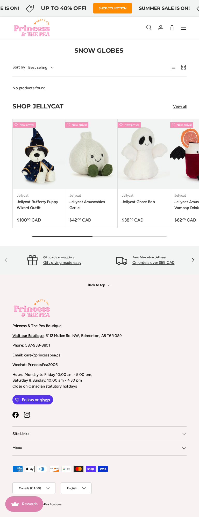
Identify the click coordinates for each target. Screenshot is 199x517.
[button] (172, 27)
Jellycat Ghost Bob (138, 201)
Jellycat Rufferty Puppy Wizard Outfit (37, 204)
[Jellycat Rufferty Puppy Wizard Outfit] (39, 154)
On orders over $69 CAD (153, 262)
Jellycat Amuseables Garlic (87, 204)
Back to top (97, 285)
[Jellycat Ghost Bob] (144, 154)
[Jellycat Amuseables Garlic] (91, 154)
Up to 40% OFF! (63, 8)
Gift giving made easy (62, 262)
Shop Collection (112, 8)
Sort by (18, 67)
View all (180, 106)
